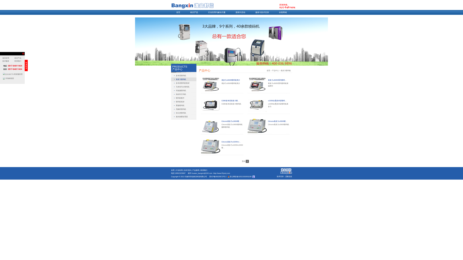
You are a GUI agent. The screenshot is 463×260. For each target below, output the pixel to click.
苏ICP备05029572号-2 (217, 177)
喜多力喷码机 (181, 79)
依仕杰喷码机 (181, 113)
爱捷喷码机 (180, 105)
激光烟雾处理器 (182, 117)
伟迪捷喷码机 (181, 90)
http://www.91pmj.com (221, 173)
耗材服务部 (18, 74)
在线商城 (283, 12)
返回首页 (5, 58)
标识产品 (194, 12)
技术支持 (187, 170)
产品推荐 (195, 170)
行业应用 (179, 170)
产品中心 (275, 71)
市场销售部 (9, 78)
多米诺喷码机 (181, 76)
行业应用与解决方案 (216, 12)
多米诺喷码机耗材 (182, 83)
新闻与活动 (240, 12)
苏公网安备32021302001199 (240, 177)
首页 (178, 12)
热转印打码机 (181, 94)
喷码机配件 (180, 98)
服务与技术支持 (262, 12)
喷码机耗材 (180, 102)
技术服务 (5, 61)
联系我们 (204, 170)
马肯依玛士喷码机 (182, 87)
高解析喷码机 (181, 109)
